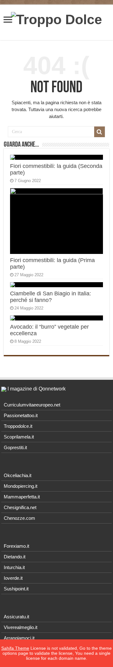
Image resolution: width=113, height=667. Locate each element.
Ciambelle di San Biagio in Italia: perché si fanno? (50, 296)
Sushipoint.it (16, 588)
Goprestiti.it (15, 447)
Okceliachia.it (17, 475)
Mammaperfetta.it (22, 496)
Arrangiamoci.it (19, 638)
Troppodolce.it (18, 426)
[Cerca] (99, 131)
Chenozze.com (19, 518)
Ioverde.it (13, 578)
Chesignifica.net (20, 507)
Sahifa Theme (15, 648)
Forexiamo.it (16, 546)
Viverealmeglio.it (20, 627)
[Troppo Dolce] (56, 18)
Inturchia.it (14, 567)
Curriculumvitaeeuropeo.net (32, 404)
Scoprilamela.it (19, 436)
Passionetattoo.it (21, 415)
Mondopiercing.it (20, 486)
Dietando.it (14, 556)
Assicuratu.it (16, 616)
